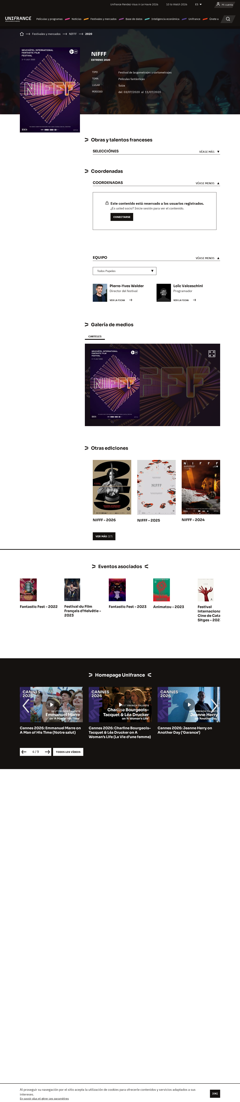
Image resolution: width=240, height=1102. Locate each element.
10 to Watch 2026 (176, 4)
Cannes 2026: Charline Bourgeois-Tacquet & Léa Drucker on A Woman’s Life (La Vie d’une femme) (51, 732)
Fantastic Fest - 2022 (39, 607)
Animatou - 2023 (168, 607)
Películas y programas (49, 19)
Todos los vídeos (68, 752)
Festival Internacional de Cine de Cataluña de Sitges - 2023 (216, 613)
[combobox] (124, 271)
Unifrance (194, 19)
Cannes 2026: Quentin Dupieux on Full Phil (188, 730)
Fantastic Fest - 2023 (128, 607)
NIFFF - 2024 (193, 520)
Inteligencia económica (165, 19)
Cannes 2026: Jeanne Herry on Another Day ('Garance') (116, 730)
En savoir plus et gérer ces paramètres (44, 1098)
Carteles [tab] (94, 336)
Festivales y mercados (103, 19)
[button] (212, 354)
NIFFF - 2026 (104, 520)
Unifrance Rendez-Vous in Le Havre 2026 (134, 4)
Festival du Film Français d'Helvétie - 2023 (82, 611)
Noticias (76, 19)
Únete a (214, 19)
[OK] (215, 1093)
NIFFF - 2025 (148, 520)
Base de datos (134, 19)
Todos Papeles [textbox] (106, 271)
